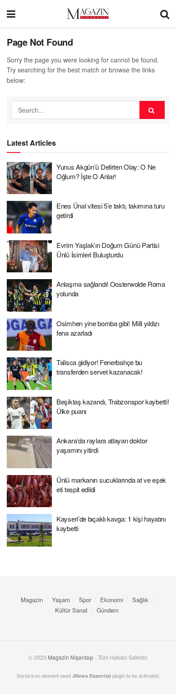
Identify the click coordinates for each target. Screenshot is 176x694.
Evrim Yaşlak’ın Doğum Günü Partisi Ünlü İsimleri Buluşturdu (107, 249)
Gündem (108, 610)
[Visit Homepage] (88, 13)
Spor (85, 599)
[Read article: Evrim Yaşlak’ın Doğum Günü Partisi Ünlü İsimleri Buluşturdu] (29, 256)
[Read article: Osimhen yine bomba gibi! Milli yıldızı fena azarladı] (29, 334)
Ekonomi (111, 599)
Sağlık (140, 599)
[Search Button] (164, 13)
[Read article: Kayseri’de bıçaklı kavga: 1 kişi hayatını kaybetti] (29, 530)
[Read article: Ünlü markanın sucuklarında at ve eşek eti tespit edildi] (29, 491)
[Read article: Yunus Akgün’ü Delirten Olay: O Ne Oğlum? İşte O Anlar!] (29, 178)
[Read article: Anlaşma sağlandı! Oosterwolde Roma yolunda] (29, 295)
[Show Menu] (11, 13)
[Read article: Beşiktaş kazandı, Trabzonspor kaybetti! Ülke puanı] (29, 413)
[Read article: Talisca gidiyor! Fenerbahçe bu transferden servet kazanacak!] (29, 373)
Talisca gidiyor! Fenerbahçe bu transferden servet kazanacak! (99, 366)
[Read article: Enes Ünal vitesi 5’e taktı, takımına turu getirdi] (29, 217)
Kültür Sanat (71, 610)
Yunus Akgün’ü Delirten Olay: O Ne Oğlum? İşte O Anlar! (106, 171)
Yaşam (61, 599)
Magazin (32, 599)
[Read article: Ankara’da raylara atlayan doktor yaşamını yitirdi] (29, 452)
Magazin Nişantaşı (70, 657)
